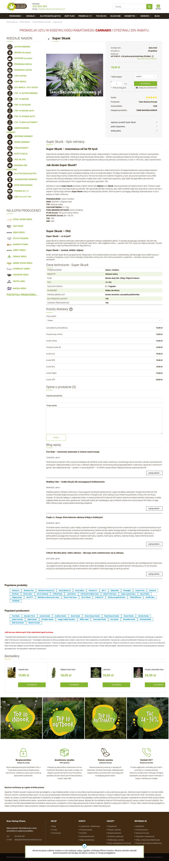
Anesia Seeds (45, 616)
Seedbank (16, 601)
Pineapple (127, 590)
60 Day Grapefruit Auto (116, 597)
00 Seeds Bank (145, 619)
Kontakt (83, 833)
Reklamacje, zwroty (116, 840)
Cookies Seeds (60, 616)
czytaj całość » (154, 473)
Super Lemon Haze (128, 594)
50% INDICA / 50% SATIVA (25, 87)
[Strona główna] (17, 6)
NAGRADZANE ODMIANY (25, 179)
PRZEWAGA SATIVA (22, 70)
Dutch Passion (17, 619)
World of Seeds (34, 623)
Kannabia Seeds (129, 619)
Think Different (135, 597)
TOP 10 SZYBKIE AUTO (24, 116)
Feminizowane (142, 830)
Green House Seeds (92, 616)
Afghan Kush (17, 597)
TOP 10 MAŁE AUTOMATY (25, 122)
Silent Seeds (32, 619)
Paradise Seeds (47, 619)
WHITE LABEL (18, 281)
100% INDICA (19, 81)
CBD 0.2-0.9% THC (22, 197)
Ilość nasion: (116, 77)
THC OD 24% (19, 159)
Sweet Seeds (128, 616)
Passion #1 (93, 590)
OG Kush (15, 594)
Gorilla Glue (150, 597)
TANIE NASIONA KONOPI (146, 110)
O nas (54, 830)
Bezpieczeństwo (114, 833)
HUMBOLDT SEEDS (21, 269)
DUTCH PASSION (20, 238)
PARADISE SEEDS (20, 275)
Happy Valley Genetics (66, 619)
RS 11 (104, 590)
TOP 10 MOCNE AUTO (23, 110)
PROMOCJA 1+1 (21, 191)
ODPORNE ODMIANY (23, 136)
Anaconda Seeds (99, 619)
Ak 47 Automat (42, 594)
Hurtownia (56, 833)
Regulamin (112, 826)
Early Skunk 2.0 (65, 590)
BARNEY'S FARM (20, 244)
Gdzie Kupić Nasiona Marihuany (149, 843)
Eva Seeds (114, 619)
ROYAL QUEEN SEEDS (22, 219)
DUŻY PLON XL (20, 154)
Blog (54, 826)
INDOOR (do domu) (22, 52)
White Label (84, 619)
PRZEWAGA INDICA (22, 64)
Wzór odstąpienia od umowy (119, 843)
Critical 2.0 (99, 597)
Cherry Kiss (27, 594)
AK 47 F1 (29, 597)
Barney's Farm (29, 616)
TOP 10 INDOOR (21, 99)
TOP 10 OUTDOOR (22, 105)
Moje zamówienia (87, 840)
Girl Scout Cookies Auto (90, 594)
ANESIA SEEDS (19, 288)
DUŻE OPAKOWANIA (22, 185)
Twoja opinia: (51, 405)
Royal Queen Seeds (111, 616)
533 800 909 (39, 6)
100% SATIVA (19, 76)
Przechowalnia (86, 830)
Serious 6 (15, 590)
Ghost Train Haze (109, 594)
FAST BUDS (17, 226)
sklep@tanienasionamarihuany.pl (51, 9)
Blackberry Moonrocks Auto (48, 597)
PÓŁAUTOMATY (20, 148)
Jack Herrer (71, 594)
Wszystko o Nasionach (145, 836)
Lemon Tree (139, 590)
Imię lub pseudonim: (54, 396)
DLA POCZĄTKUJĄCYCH (24, 173)
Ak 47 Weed (85, 597)
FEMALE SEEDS (19, 256)
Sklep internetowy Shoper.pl (152, 857)
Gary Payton (144, 594)
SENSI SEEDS (18, 232)
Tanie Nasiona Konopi (148, 102)
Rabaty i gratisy (114, 830)
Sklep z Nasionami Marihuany (148, 840)
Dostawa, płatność (115, 836)
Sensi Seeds (75, 616)
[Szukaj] (149, 6)
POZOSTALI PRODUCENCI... (22, 294)
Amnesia (152, 590)
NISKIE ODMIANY (21, 142)
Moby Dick (115, 590)
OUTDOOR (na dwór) (22, 58)
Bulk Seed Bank (18, 623)
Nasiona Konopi (142, 833)
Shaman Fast (29, 590)
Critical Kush (57, 594)
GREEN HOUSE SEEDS (22, 263)
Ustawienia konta (87, 836)
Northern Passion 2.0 (46, 590)
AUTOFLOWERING (21, 47)
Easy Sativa (79, 590)
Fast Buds (16, 616)
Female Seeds (143, 616)
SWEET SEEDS (18, 250)
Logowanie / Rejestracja (90, 826)
